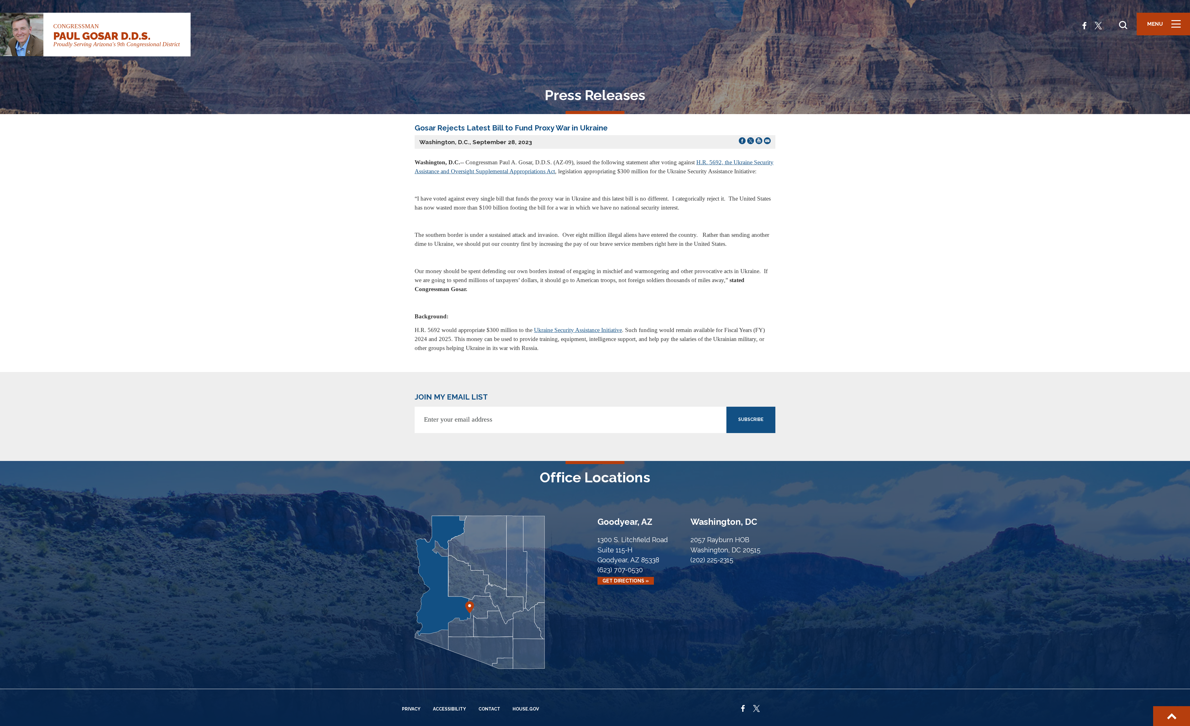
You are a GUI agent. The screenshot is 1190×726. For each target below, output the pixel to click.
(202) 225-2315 (711, 560)
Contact (489, 708)
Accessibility (449, 708)
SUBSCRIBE (751, 419)
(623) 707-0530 (620, 570)
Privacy (411, 708)
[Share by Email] (767, 142)
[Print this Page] (759, 142)
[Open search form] (1123, 25)
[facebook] (1084, 24)
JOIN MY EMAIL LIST (451, 396)
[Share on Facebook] (742, 142)
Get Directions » (625, 581)
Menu (1166, 27)
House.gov (526, 708)
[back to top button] (1171, 716)
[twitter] (1098, 24)
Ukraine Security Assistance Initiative (578, 330)
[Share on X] (750, 142)
